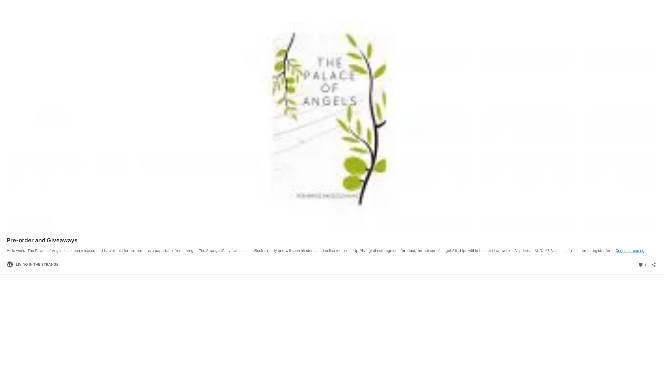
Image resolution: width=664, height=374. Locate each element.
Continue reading (630, 250)
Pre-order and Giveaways (42, 240)
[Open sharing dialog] (653, 263)
